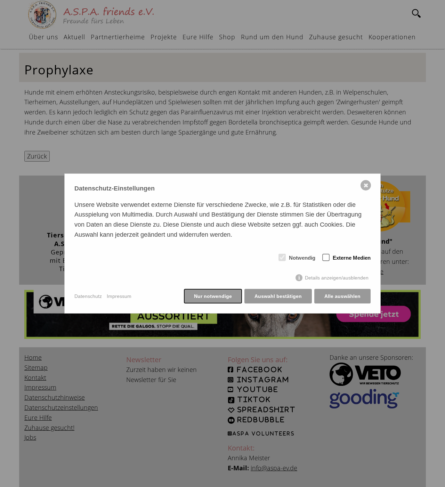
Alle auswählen (342, 296)
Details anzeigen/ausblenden (337, 278)
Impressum (119, 296)
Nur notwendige (213, 296)
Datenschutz (88, 296)
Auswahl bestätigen (278, 296)
